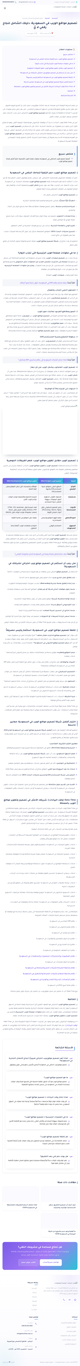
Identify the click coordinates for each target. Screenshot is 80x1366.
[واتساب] (75, 1299)
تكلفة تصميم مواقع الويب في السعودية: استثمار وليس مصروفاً (49, 77)
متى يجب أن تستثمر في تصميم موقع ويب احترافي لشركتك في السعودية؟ (46, 73)
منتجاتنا (34, 1297)
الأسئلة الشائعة (67, 96)
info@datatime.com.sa (26, 2)
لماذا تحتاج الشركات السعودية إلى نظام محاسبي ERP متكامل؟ (42, 359)
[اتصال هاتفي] (64, 1299)
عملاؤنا (34, 1305)
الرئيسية (55, 18)
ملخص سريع (68, 55)
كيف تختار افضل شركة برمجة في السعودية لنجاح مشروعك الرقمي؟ (41, 554)
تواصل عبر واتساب (51, 1262)
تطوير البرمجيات (71, 1331)
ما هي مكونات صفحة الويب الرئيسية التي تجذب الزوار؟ (54, 64)
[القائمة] (4, 8)
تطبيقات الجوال (71, 1327)
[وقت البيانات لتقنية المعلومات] (65, 8)
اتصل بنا (34, 1309)
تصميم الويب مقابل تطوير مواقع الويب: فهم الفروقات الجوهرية (50, 68)
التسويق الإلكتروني (70, 1344)
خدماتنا (34, 1293)
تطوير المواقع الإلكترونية (68, 1323)
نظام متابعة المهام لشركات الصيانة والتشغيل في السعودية (49, 974)
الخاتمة (70, 91)
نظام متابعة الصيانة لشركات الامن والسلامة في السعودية (50, 968)
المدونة (47, 18)
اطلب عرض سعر (28, 1262)
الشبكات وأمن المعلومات (68, 1336)
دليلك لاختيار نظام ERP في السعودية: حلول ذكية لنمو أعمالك (43, 282)
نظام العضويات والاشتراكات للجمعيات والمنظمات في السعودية (47, 956)
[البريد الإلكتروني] (69, 1299)
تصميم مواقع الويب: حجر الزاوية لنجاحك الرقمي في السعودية (51, 59)
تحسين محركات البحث (69, 1340)
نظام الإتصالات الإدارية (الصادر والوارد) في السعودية (53, 980)
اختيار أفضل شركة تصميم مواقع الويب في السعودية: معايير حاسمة (48, 82)
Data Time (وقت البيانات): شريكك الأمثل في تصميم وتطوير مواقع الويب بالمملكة (43, 87)
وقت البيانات (71, 1025)
